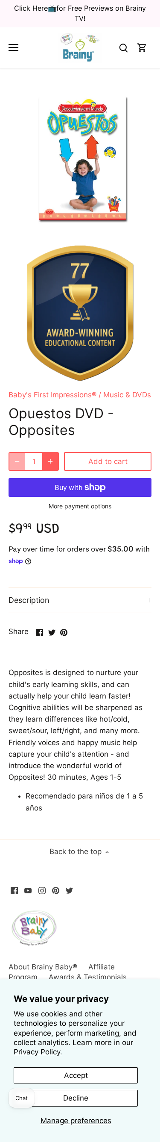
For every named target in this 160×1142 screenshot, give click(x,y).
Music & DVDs (127, 394)
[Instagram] (42, 890)
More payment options (80, 506)
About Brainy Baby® (43, 967)
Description (29, 600)
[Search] (123, 47)
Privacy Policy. (38, 1052)
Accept (76, 1075)
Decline (75, 1098)
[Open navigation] (13, 47)
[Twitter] (69, 890)
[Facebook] (14, 890)
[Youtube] (28, 890)
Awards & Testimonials (88, 977)
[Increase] (50, 461)
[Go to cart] (142, 47)
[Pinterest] (55, 890)
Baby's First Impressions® (52, 394)
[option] (80, 157)
